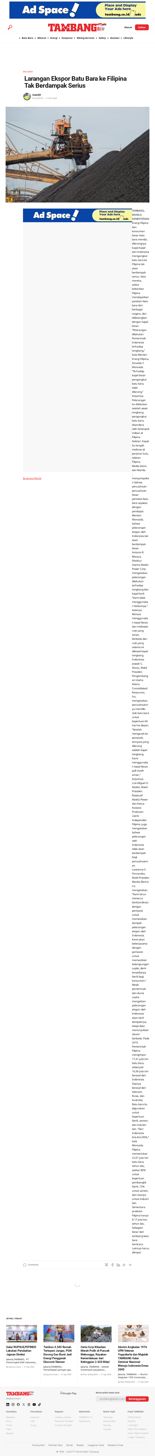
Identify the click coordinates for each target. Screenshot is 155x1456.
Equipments (84, 1421)
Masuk (128, 27)
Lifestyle (128, 37)
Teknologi (107, 1417)
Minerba (107, 1425)
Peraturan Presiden (64, 1421)
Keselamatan (109, 1421)
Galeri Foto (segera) (137, 1429)
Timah (9, 1425)
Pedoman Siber (55, 1445)
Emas (9, 1421)
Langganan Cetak (96, 1445)
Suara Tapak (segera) (138, 1433)
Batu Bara (27, 37)
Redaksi (80, 1445)
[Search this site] (10, 27)
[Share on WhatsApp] (124, 1265)
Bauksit (9, 1433)
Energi (53, 37)
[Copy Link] (130, 1265)
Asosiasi (114, 37)
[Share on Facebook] (112, 1265)
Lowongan (133, 1425)
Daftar (142, 27)
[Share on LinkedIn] (118, 1265)
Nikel (8, 1429)
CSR (32, 1421)
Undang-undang (63, 1417)
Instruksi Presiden (63, 1425)
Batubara (28, 71)
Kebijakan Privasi (115, 1445)
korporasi (34, 1417)
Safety (102, 37)
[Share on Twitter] (106, 1265)
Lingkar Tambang (136, 1437)
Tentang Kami (38, 1445)
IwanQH (36, 94)
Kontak (69, 1445)
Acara (33, 1425)
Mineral (41, 37)
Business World (32, 478)
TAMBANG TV (86, 1417)
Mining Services (85, 37)
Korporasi (67, 37)
